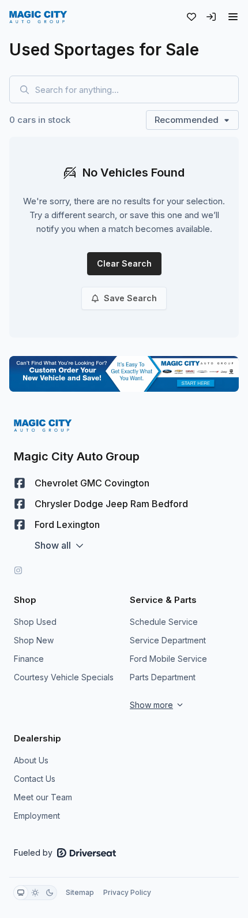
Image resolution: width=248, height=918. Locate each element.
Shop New (34, 640)
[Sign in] (211, 17)
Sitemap (80, 892)
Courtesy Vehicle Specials (64, 677)
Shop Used (35, 622)
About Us (31, 760)
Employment (37, 815)
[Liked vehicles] (191, 17)
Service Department (168, 640)
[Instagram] (18, 570)
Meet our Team (43, 797)
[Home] (38, 17)
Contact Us (34, 779)
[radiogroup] (35, 893)
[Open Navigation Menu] (233, 17)
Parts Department (163, 677)
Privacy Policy (127, 892)
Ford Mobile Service (168, 659)
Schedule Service (164, 622)
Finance (29, 659)
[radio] (21, 893)
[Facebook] (19, 483)
